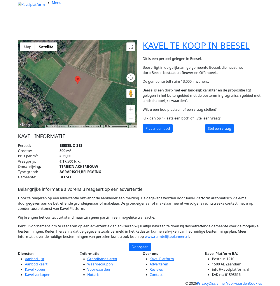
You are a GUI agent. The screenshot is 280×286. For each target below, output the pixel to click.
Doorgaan (140, 246)
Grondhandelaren (102, 258)
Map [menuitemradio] (27, 47)
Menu (56, 2)
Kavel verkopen (37, 274)
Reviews (156, 269)
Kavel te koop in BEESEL (196, 45)
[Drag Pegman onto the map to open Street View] (130, 93)
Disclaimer (217, 283)
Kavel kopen (35, 269)
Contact (156, 274)
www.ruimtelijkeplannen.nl (167, 236)
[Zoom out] (130, 118)
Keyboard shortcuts (56, 126)
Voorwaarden (98, 269)
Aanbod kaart (36, 264)
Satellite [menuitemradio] (46, 47)
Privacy (203, 283)
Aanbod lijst (34, 258)
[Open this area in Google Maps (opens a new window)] (26, 125)
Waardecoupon (100, 264)
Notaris (93, 274)
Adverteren (159, 264)
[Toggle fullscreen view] (130, 46)
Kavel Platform (162, 258)
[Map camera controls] (130, 77)
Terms (133, 126)
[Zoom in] (130, 109)
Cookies (255, 283)
